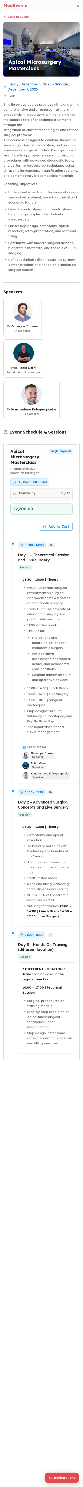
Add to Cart (59, 526)
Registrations (64, 1478)
